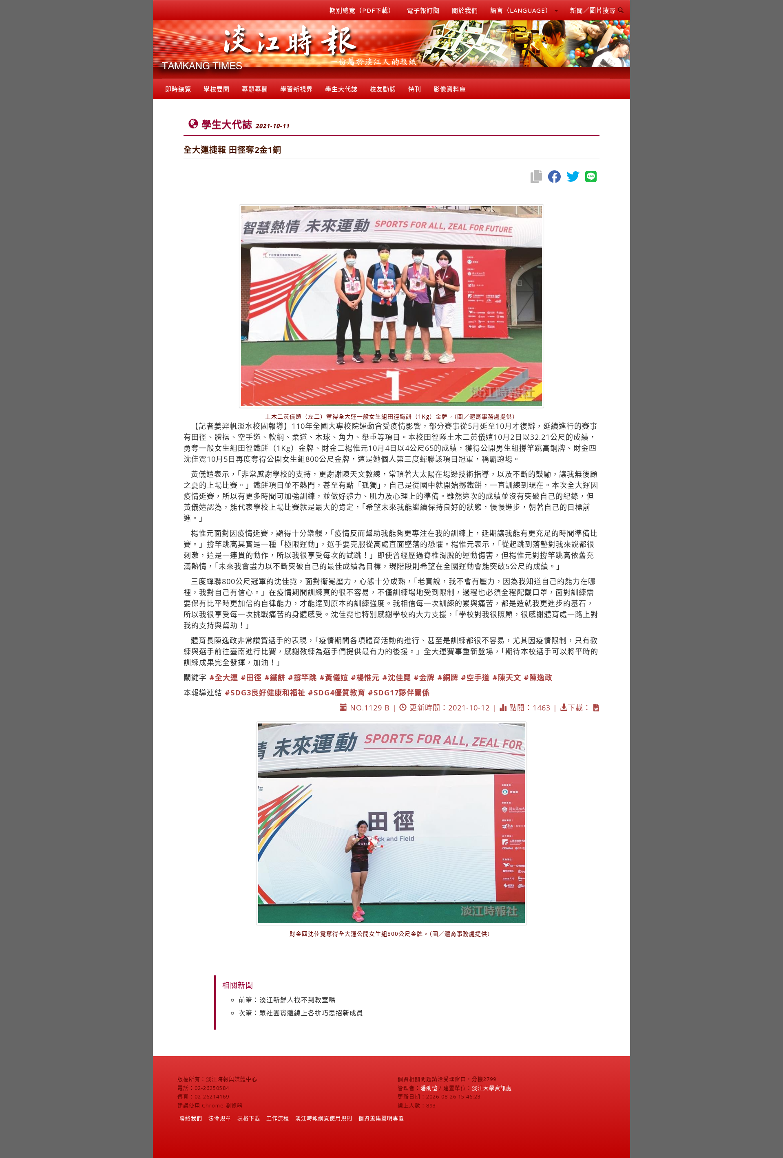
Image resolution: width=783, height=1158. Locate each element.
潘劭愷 (429, 1088)
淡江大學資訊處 (492, 1088)
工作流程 (277, 1118)
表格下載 (248, 1118)
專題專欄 (255, 89)
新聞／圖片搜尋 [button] (594, 10)
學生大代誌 (341, 89)
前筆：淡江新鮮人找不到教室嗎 (287, 999)
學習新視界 (296, 89)
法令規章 (219, 1118)
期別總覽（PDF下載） (362, 10)
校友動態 (383, 89)
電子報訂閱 (423, 10)
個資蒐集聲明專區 (381, 1118)
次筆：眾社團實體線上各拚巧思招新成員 (301, 1012)
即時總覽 (178, 89)
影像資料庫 (450, 89)
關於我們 (465, 10)
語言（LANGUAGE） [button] (522, 10)
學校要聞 (216, 89)
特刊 (414, 89)
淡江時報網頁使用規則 (323, 1118)
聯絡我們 (190, 1118)
